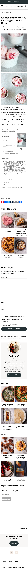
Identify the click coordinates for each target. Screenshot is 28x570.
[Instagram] (16, 552)
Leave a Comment (21, 29)
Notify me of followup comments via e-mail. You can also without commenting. (13, 319)
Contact (5, 561)
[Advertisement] (13, 514)
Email (3, 310)
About (10, 561)
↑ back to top (19, 561)
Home (3, 12)
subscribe (14, 319)
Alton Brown (19, 187)
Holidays (8, 12)
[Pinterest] (11, 552)
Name (3, 303)
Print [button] (21, 149)
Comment (4, 277)
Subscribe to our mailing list (10, 490)
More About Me (13, 375)
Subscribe (14, 543)
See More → (23, 529)
